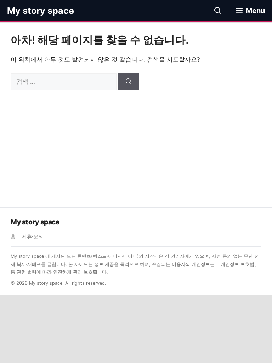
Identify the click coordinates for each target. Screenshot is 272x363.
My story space (40, 10)
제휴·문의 (32, 236)
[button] (217, 10)
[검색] (128, 81)
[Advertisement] (136, 143)
